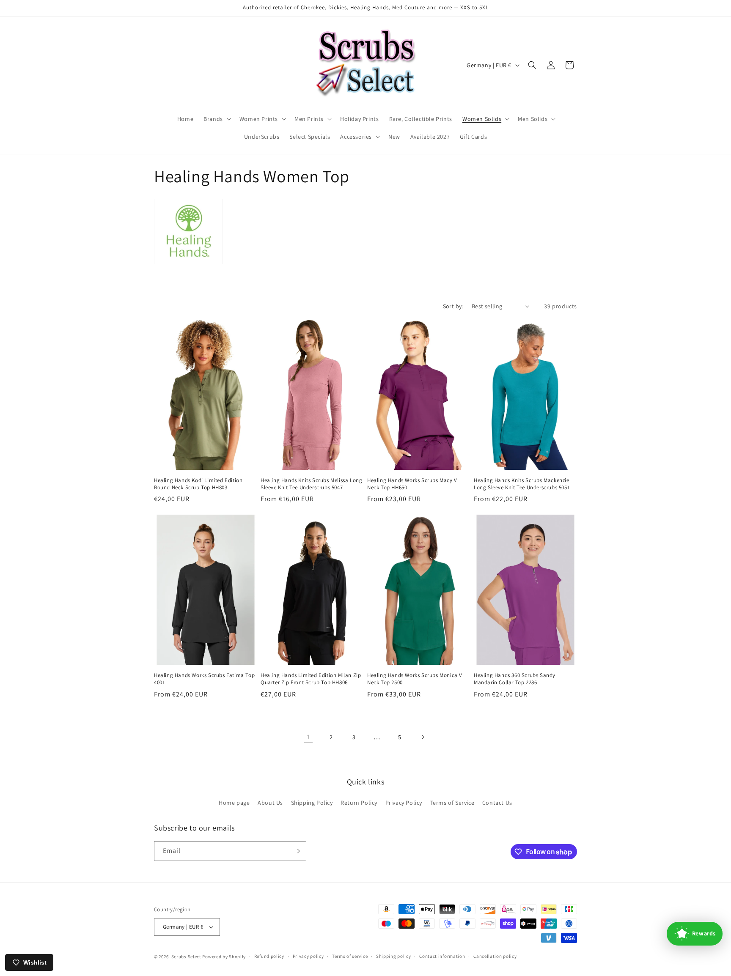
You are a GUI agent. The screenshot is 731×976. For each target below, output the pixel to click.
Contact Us (497, 802)
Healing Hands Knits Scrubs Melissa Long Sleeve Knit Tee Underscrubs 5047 (311, 484)
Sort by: (453, 306)
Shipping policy (393, 956)
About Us (270, 802)
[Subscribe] (296, 851)
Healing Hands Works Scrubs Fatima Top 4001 (204, 679)
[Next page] (422, 737)
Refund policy (269, 956)
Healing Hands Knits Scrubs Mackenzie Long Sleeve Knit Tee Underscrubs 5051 (522, 484)
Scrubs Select (186, 957)
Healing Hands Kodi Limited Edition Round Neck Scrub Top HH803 (198, 484)
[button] (216, 119)
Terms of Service (452, 802)
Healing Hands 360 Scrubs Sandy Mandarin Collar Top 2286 (514, 679)
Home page (234, 802)
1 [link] (308, 736)
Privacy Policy (403, 802)
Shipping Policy (312, 802)
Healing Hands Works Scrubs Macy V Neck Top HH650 (412, 484)
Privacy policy (308, 956)
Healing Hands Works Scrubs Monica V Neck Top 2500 (414, 679)
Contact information (442, 956)
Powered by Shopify (224, 957)
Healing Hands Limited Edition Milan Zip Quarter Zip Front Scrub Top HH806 (311, 679)
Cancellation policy (495, 956)
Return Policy (359, 802)
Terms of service (350, 956)
